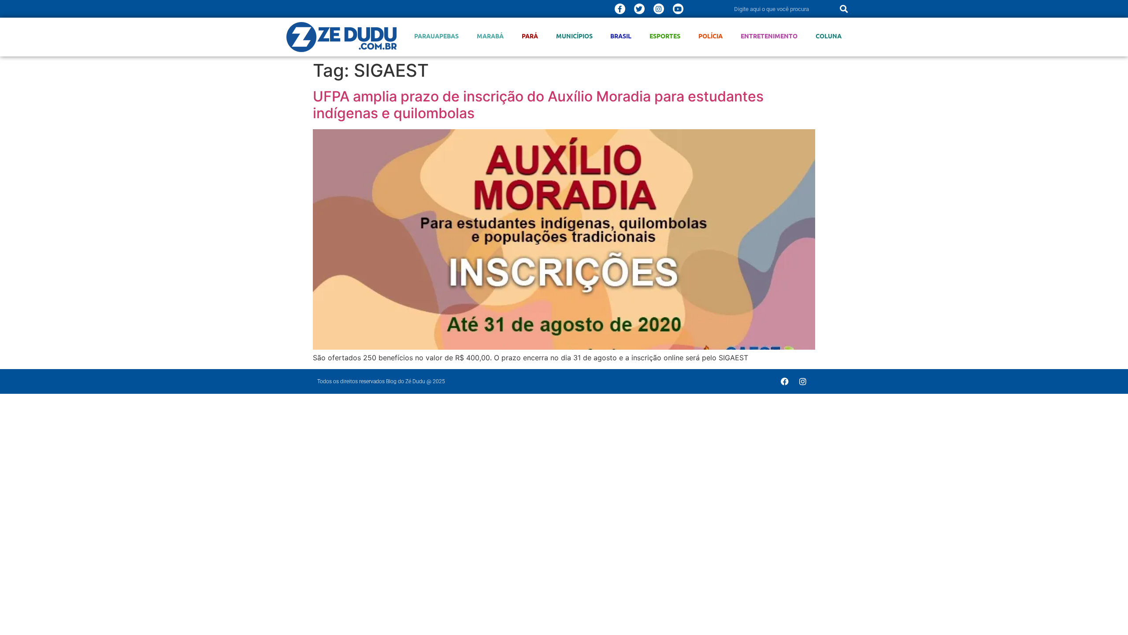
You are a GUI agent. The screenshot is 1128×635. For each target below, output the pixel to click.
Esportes (664, 36)
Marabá (490, 36)
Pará (530, 36)
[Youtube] (678, 9)
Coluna (829, 36)
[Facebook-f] (620, 9)
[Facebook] (785, 381)
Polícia (710, 36)
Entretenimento (769, 36)
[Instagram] (658, 9)
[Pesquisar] (843, 8)
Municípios (574, 36)
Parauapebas (436, 36)
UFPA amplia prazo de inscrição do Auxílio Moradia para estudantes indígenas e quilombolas (538, 105)
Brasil (620, 36)
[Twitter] (639, 9)
